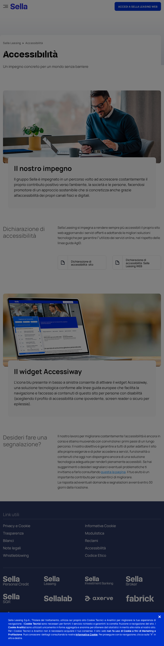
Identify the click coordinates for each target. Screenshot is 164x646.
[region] (82, 629)
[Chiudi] (159, 616)
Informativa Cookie (87, 634)
